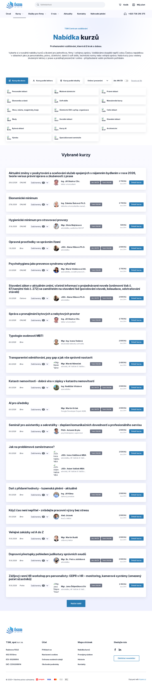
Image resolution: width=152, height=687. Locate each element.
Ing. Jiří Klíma (67, 493)
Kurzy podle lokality (71, 81)
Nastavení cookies (50, 655)
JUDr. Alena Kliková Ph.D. (73, 247)
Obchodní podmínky (50, 664)
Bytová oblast (18, 128)
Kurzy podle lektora (44, 81)
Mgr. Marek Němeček (71, 363)
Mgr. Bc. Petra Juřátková (73, 559)
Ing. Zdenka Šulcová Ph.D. (73, 203)
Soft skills (63, 101)
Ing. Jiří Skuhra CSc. (70, 181)
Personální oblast (19, 91)
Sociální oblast (65, 119)
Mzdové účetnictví (67, 91)
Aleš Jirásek (67, 515)
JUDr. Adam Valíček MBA (72, 468)
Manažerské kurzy (114, 101)
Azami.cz (142, 679)
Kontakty (81, 664)
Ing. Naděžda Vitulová (71, 386)
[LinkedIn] (120, 651)
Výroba (15, 138)
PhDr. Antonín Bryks (70, 430)
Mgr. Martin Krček (69, 408)
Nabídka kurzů (84, 650)
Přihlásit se (47, 650)
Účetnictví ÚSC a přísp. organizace (74, 110)
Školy (14, 119)
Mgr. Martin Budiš (69, 537)
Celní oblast (112, 110)
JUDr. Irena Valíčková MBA (73, 455)
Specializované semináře (70, 138)
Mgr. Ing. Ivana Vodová (72, 341)
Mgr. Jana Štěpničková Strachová (77, 586)
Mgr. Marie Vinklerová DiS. (73, 269)
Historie (81, 659)
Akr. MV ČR (118, 81)
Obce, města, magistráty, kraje (25, 110)
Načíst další (76, 603)
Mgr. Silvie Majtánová (71, 225)
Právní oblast (112, 91)
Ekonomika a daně (19, 101)
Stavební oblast (113, 119)
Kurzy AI (62, 128)
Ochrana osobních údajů (52, 659)
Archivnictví (112, 128)
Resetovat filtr (136, 81)
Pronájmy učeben (85, 655)
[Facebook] (115, 651)
